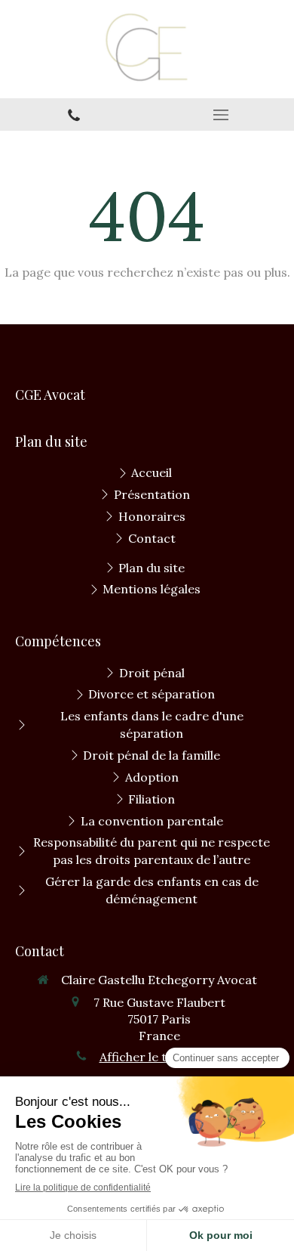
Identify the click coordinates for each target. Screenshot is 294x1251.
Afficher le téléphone (159, 1056)
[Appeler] (73, 114)
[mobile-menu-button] (220, 115)
